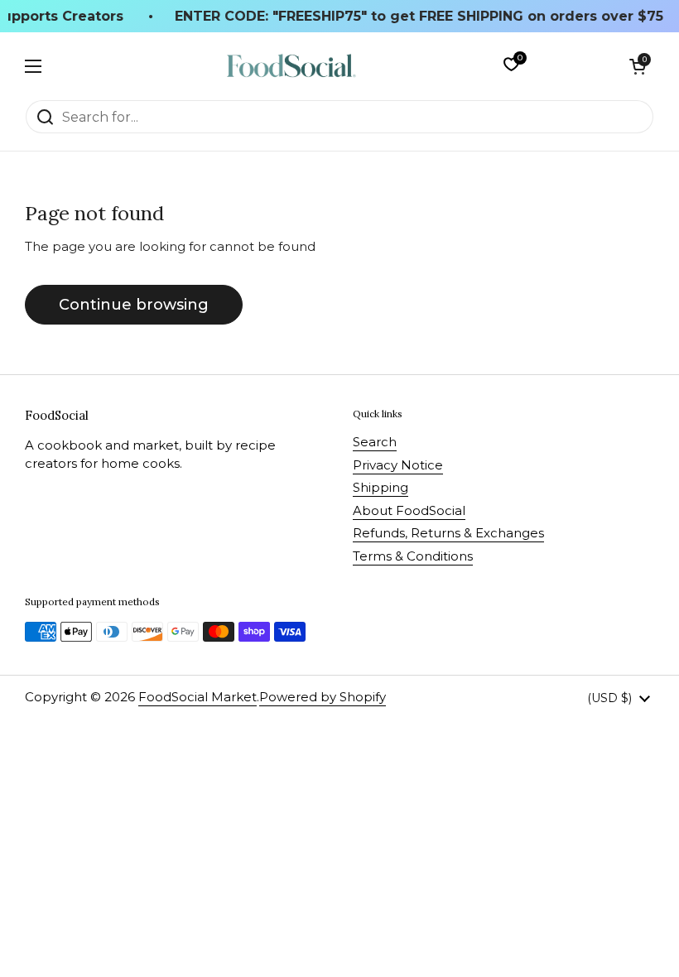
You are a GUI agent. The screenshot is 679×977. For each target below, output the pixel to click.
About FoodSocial (409, 510)
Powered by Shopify (322, 697)
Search (375, 442)
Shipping (380, 487)
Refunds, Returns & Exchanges (448, 533)
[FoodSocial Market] (291, 66)
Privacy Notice (398, 465)
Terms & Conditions (413, 556)
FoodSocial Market (197, 697)
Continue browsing (134, 305)
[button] (637, 66)
